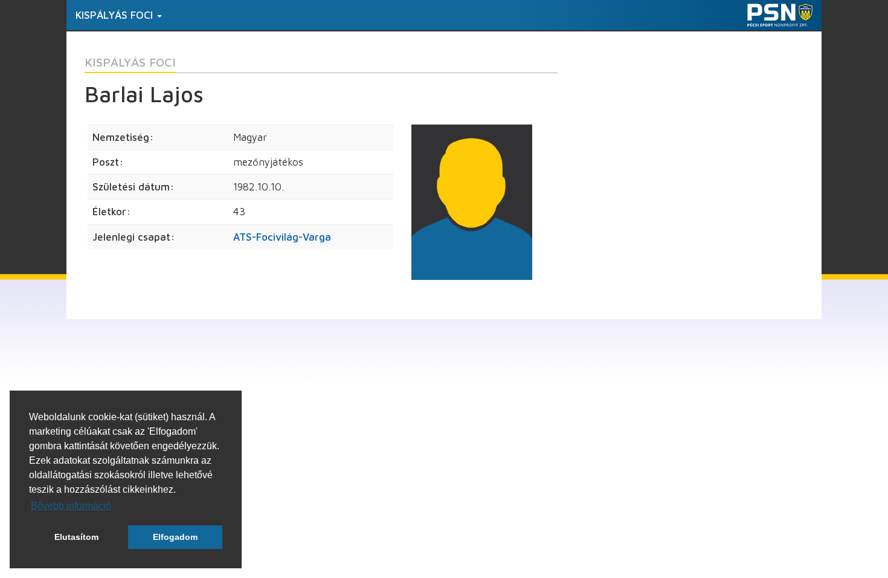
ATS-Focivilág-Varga (282, 237)
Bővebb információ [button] (71, 506)
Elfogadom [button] (175, 537)
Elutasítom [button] (76, 537)
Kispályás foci (116, 15)
